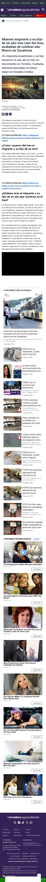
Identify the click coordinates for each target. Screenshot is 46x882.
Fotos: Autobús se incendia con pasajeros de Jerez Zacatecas (31, 421)
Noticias (4, 16)
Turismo (13, 16)
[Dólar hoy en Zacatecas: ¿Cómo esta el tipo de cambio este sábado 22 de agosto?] (12, 355)
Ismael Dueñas (15, 109)
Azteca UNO (25, 3)
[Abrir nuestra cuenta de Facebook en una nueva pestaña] (27, 822)
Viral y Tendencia (26, 16)
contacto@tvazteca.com (31, 843)
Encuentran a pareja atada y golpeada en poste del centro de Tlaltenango (32, 526)
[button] (39, 875)
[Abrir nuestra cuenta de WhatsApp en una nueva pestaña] (31, 822)
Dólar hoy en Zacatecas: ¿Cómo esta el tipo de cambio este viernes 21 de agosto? (32, 457)
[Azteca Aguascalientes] (23, 10)
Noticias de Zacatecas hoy (14, 21)
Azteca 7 (35, 3)
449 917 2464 (27, 845)
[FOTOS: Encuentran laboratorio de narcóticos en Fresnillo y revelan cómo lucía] (12, 476)
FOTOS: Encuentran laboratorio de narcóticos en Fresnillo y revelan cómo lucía (32, 475)
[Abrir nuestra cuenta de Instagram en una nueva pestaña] (19, 822)
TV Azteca (16, 3)
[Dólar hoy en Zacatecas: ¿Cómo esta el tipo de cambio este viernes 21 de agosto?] (12, 458)
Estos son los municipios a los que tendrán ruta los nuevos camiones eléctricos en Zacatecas (21, 334)
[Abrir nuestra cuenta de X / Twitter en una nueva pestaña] (15, 822)
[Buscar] (43, 9)
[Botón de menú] (2, 9)
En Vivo (41, 15)
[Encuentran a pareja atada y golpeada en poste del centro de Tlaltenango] (12, 528)
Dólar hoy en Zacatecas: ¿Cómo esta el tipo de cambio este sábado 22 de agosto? (31, 354)
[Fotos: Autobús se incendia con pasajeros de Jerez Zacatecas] (12, 423)
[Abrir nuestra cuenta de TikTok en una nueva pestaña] (23, 822)
